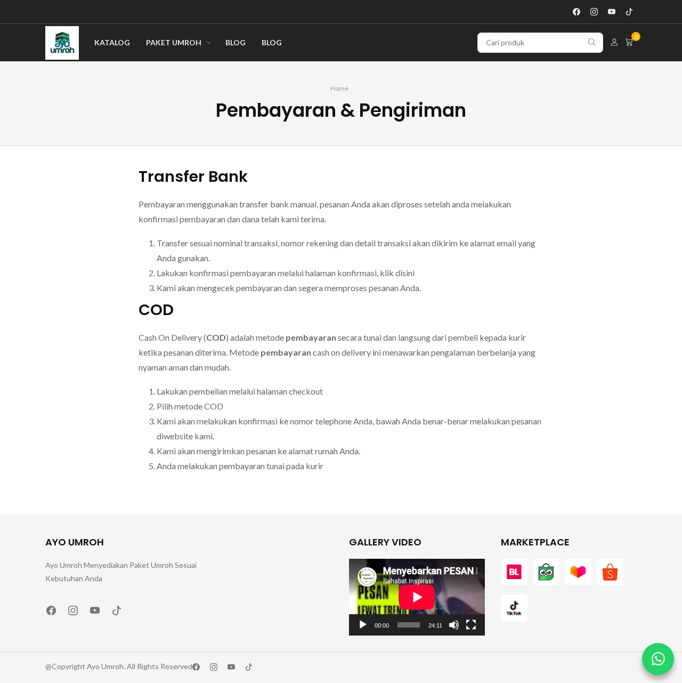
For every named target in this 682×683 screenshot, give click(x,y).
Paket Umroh (173, 42)
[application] (417, 597)
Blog (235, 42)
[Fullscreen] (471, 625)
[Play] (363, 625)
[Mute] (454, 625)
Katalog (112, 42)
